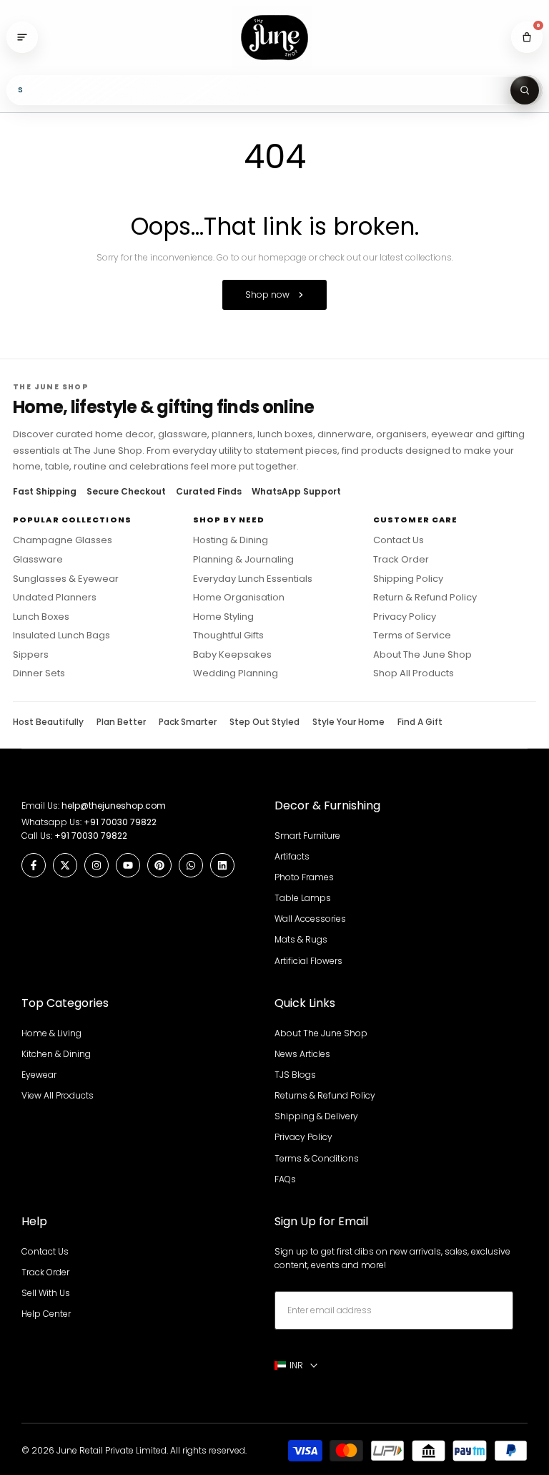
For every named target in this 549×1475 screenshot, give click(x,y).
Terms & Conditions (316, 1158)
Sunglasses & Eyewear (66, 579)
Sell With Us (45, 1293)
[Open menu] (22, 37)
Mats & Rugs (300, 939)
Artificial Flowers (308, 961)
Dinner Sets (39, 673)
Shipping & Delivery (316, 1116)
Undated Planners (55, 597)
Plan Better (121, 722)
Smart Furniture (307, 835)
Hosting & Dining (230, 540)
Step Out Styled (264, 722)
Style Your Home (348, 722)
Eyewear (38, 1074)
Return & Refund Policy (425, 597)
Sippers (31, 654)
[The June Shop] (274, 37)
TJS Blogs (295, 1074)
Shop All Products (413, 673)
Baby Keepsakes (232, 654)
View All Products (57, 1095)
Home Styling (223, 616)
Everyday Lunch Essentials (252, 579)
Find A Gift (419, 722)
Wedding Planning (235, 673)
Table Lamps (302, 898)
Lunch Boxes (41, 616)
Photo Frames (304, 877)
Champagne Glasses (62, 540)
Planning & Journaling (243, 559)
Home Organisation (239, 597)
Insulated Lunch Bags (61, 635)
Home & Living (51, 1033)
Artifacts (292, 856)
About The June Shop (422, 654)
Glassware (38, 559)
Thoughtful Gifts (228, 635)
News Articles (302, 1054)
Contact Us (398, 540)
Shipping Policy (408, 579)
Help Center (46, 1314)
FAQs (285, 1179)
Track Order (401, 559)
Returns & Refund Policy (324, 1095)
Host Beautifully (48, 722)
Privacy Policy (404, 616)
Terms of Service (412, 635)
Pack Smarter (188, 722)
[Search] (524, 90)
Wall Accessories (310, 918)
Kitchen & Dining (56, 1054)
